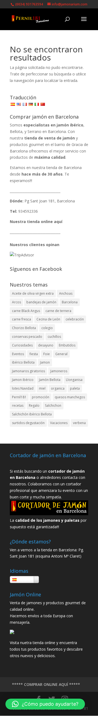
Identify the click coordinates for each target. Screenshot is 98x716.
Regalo (34, 405)
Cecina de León (48, 319)
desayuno (45, 345)
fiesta (33, 354)
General (61, 354)
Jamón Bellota (49, 379)
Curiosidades (22, 345)
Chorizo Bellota (24, 328)
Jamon (45, 362)
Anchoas (65, 293)
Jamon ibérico (22, 379)
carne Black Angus (26, 310)
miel (42, 388)
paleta (75, 388)
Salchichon (53, 405)
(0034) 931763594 (28, 4)
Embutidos (67, 345)
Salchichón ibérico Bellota (32, 414)
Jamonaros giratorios (28, 371)
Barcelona (70, 302)
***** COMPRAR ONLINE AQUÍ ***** (46, 684)
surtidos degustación (28, 423)
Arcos (16, 302)
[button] (45, 704)
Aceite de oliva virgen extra (33, 293)
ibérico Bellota (23, 362)
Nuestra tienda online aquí (36, 221)
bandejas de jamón (41, 302)
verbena (79, 423)
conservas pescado (27, 336)
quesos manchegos (70, 397)
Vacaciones (59, 423)
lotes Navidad (22, 388)
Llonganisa (74, 379)
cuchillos (54, 336)
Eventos (18, 354)
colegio (47, 328)
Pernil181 (19, 397)
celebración (75, 319)
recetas (17, 405)
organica (58, 388)
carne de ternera (58, 310)
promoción (40, 397)
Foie (46, 354)
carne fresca (21, 319)
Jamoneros (58, 371)
